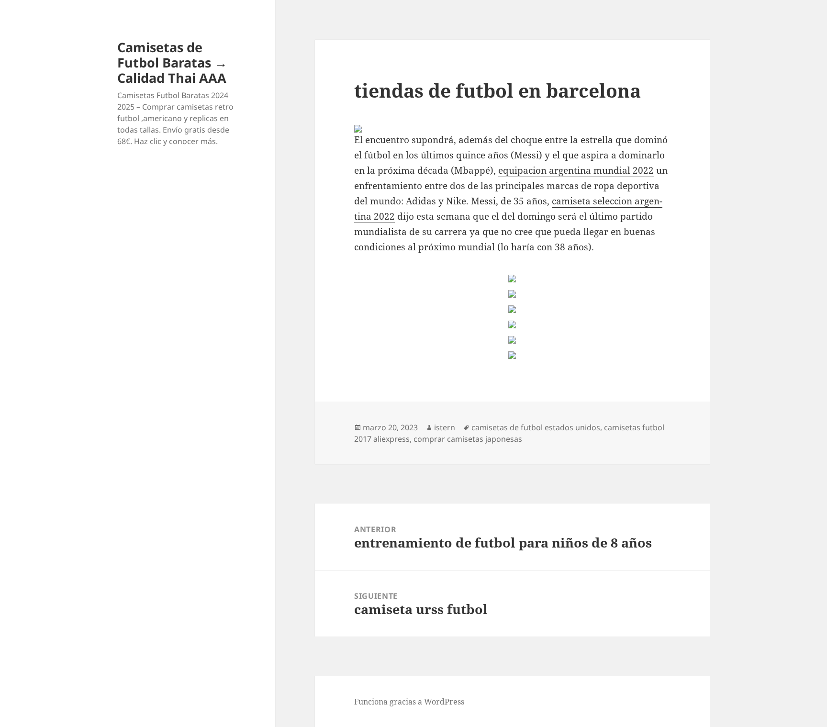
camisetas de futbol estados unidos (535, 427)
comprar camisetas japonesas (468, 439)
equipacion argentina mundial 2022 (576, 170)
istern (444, 427)
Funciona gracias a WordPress (409, 701)
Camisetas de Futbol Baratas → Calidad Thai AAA (172, 62)
